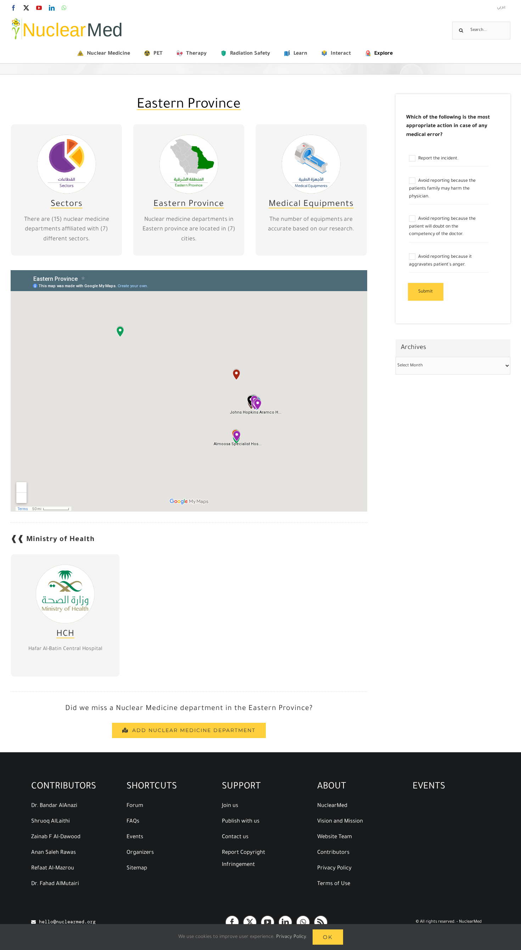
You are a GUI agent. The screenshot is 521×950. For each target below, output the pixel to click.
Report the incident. (438, 158)
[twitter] (250, 922)
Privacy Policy (291, 937)
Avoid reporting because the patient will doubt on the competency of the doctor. (442, 227)
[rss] (321, 922)
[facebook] (232, 922)
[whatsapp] (303, 922)
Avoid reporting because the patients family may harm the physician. (442, 189)
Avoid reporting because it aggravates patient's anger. (440, 261)
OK (328, 937)
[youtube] (267, 922)
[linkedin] (285, 922)
